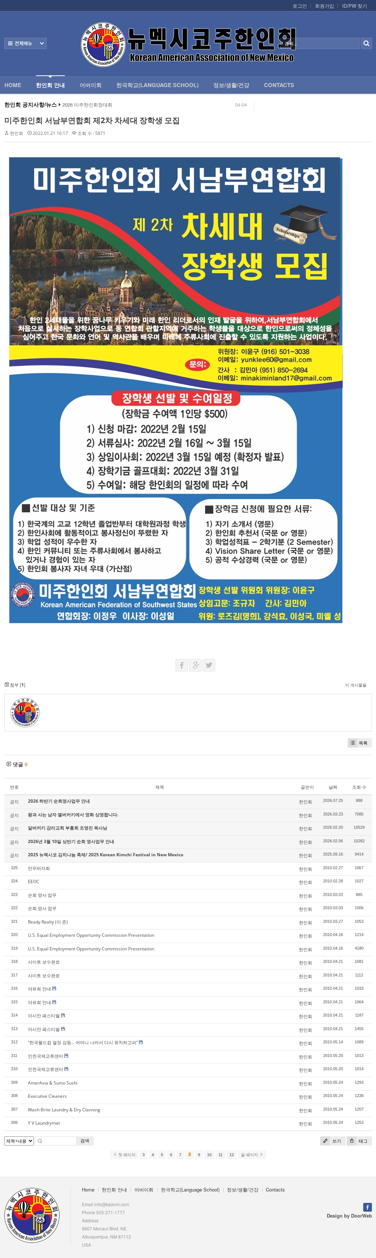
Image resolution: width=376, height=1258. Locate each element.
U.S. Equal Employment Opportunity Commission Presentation (91, 935)
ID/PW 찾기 (354, 6)
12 (231, 1155)
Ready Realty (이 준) (48, 922)
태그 (363, 1141)
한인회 (16, 133)
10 (209, 1155)
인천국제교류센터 (45, 1056)
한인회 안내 (50, 85)
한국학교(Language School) (157, 85)
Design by (349, 1215)
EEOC (33, 881)
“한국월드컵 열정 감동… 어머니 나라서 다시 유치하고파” (83, 1042)
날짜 (333, 787)
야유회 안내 (39, 989)
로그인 (300, 6)
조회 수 (359, 787)
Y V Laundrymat (44, 1123)
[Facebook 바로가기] (367, 1206)
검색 (84, 1140)
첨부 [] (17, 685)
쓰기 (336, 1141)
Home (12, 85)
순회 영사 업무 (42, 895)
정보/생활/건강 (231, 85)
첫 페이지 (126, 1155)
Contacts (279, 85)
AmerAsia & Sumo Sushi (52, 1083)
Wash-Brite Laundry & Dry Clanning (64, 1110)
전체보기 (25, 43)
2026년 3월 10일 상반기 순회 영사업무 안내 (71, 841)
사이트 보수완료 (44, 962)
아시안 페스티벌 (44, 1016)
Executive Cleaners (47, 1096)
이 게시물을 (355, 685)
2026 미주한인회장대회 (87, 104)
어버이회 (91, 85)
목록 (363, 743)
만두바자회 (39, 868)
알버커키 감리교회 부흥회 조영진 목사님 (67, 828)
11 (220, 1155)
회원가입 (324, 6)
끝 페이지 (250, 1155)
